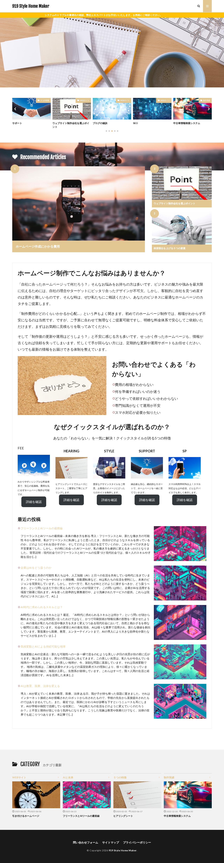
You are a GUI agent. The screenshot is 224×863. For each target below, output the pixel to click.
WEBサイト (44, 100)
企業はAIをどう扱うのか (36, 567)
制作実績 (166, 100)
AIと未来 (68, 777)
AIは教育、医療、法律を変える (40, 686)
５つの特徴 (205, 100)
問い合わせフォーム (85, 842)
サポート (178, 123)
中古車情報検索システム (146, 123)
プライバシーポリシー (137, 842)
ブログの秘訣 (59, 123)
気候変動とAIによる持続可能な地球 (43, 646)
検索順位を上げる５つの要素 (170, 248)
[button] (15, 109)
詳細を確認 (34, 502)
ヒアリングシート (123, 815)
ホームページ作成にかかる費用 (38, 246)
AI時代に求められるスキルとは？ (42, 607)
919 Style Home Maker (30, 6)
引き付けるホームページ (25, 815)
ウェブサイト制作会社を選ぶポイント (30, 125)
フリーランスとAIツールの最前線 (42, 528)
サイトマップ (110, 842)
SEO (95, 123)
